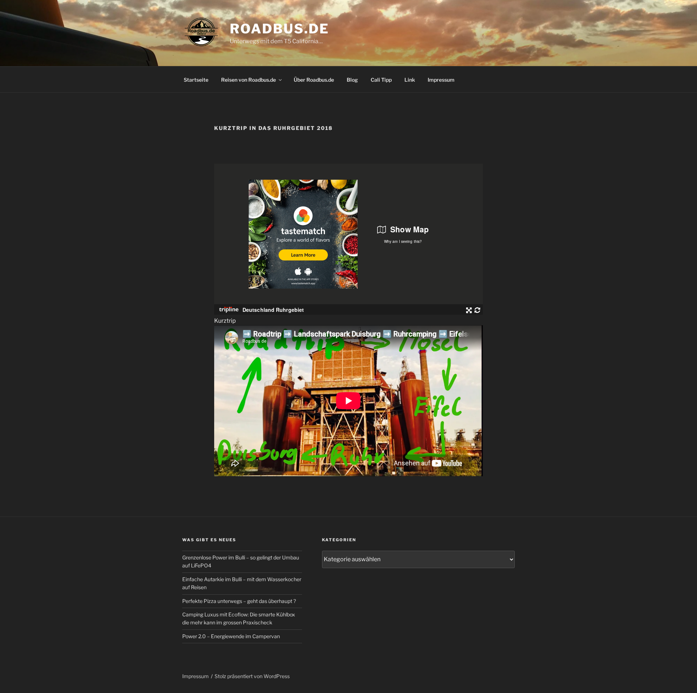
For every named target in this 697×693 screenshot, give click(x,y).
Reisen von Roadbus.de (248, 80)
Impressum (441, 80)
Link (409, 80)
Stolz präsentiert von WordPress (252, 676)
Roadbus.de (279, 29)
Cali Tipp (381, 80)
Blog (352, 80)
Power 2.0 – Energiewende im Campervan (231, 636)
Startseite (196, 80)
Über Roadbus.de (314, 80)
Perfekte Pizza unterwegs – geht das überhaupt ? (239, 601)
